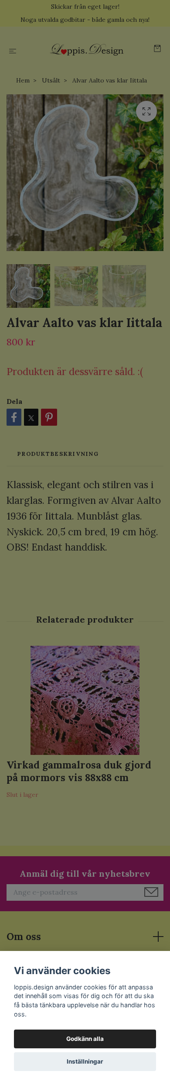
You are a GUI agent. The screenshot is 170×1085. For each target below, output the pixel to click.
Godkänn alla (85, 1038)
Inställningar (85, 1061)
